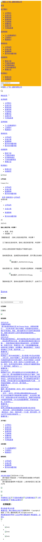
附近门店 (8, 61)
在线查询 (4, 57)
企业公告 (8, 49)
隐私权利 (26, 515)
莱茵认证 (8, 69)
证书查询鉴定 (10, 65)
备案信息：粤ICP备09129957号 (12, 510)
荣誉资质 (8, 17)
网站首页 (4, 95)
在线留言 (8, 79)
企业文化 (8, 15)
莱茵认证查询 (16, 500)
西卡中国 (11, 508)
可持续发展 (9, 28)
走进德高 (4, 99)
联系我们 (4, 73)
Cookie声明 (19, 515)
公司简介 (8, 13)
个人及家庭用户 (10, 35)
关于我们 (4, 9)
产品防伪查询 (10, 63)
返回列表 (4, 292)
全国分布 (8, 26)
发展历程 (8, 19)
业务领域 (4, 31)
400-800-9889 (5, 476)
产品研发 (8, 21)
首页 (2, 5)
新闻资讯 (4, 43)
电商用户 (8, 39)
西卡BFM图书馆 (11, 53)
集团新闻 (8, 51)
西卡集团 (4, 508)
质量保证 (8, 23)
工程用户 (8, 37)
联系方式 (8, 77)
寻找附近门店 (6, 497)
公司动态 (8, 47)
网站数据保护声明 (7, 515)
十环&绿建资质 (10, 67)
